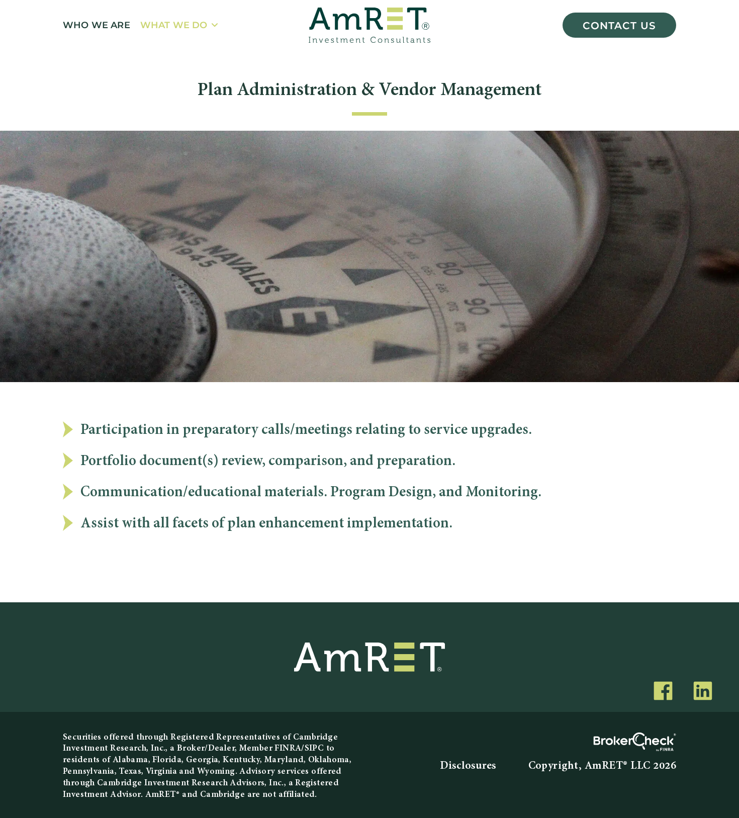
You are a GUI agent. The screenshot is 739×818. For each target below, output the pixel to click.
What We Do (174, 25)
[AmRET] (369, 25)
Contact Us (619, 25)
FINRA (287, 748)
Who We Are (96, 25)
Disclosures (468, 766)
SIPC (314, 748)
